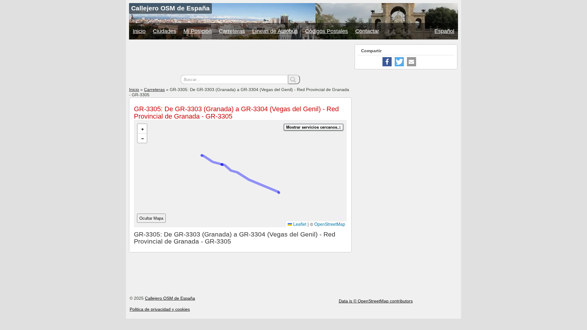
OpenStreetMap (329, 224)
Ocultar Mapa (151, 218)
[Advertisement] (240, 58)
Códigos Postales (326, 31)
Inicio (139, 31)
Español (444, 31)
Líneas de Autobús (275, 31)
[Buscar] (294, 79)
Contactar (367, 31)
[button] (142, 129)
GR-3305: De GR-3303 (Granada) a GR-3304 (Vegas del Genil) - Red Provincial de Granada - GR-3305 (236, 112)
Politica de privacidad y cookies (160, 309)
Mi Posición (197, 31)
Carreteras (232, 31)
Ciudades (164, 31)
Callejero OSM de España (170, 298)
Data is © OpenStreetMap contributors (376, 301)
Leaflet (299, 224)
